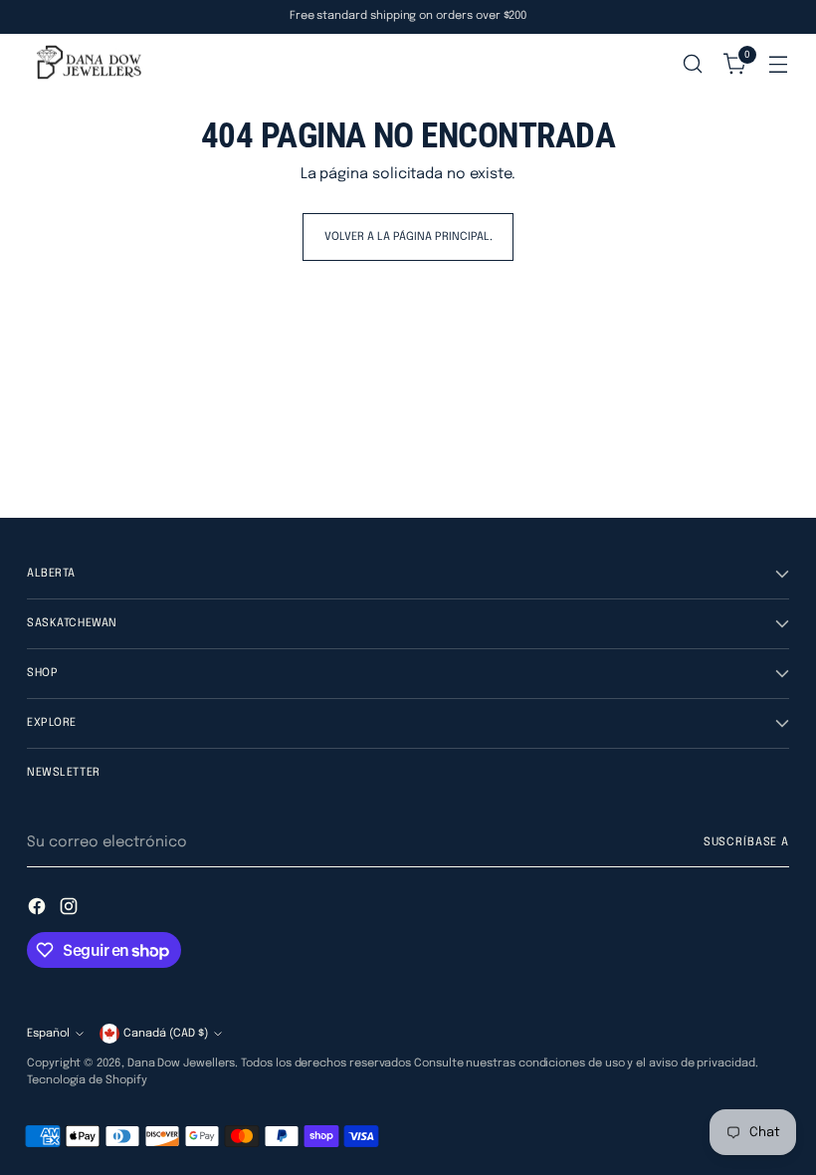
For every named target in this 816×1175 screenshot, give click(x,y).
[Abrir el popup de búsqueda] (693, 64)
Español (48, 1034)
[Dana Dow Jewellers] (86, 64)
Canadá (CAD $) (165, 1034)
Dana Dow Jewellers (181, 1063)
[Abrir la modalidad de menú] (778, 64)
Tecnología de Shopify (86, 1080)
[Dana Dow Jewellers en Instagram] (71, 909)
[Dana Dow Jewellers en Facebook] (39, 909)
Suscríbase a (746, 842)
